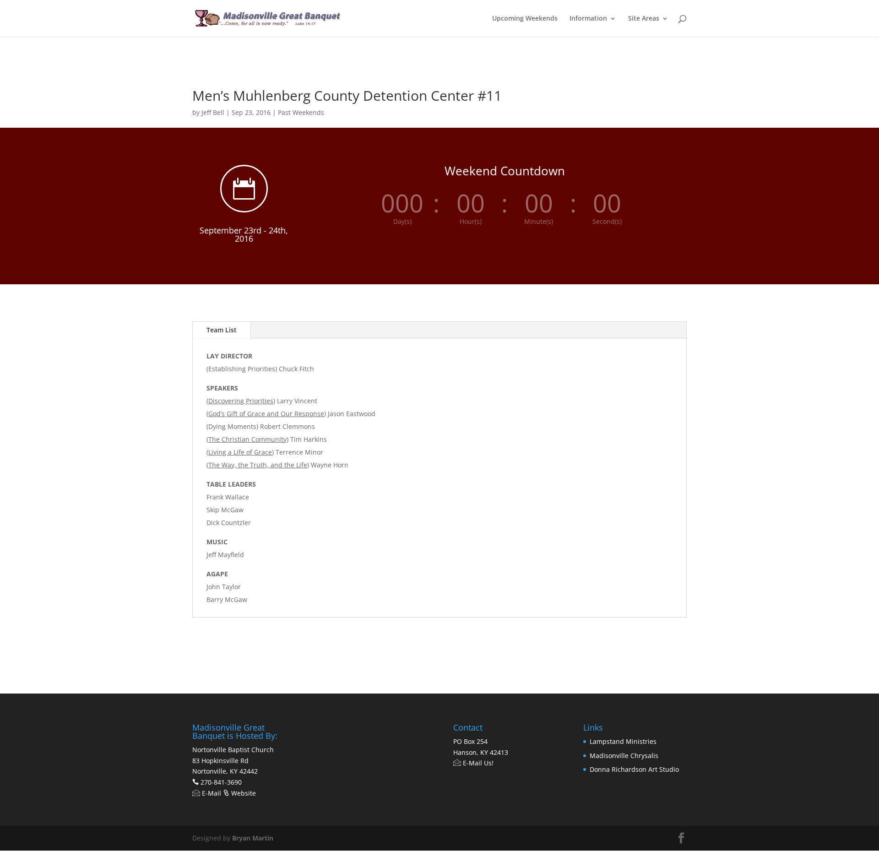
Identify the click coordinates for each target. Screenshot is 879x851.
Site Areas (643, 18)
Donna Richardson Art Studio (634, 769)
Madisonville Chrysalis (624, 755)
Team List (221, 329)
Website (242, 793)
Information (588, 18)
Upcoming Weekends (525, 18)
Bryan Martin (252, 838)
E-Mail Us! (477, 763)
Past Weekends (301, 112)
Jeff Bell (212, 112)
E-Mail (210, 793)
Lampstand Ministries (623, 741)
